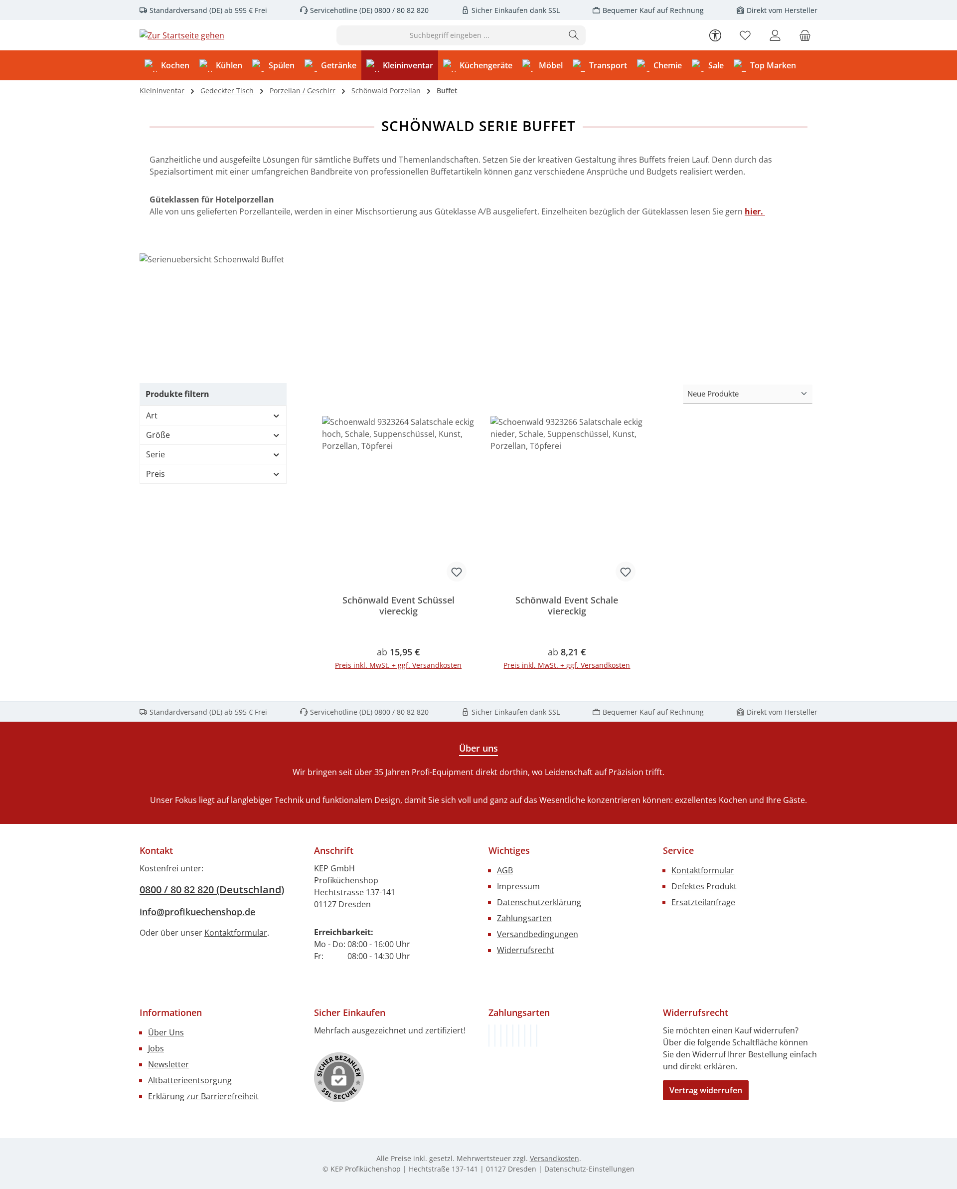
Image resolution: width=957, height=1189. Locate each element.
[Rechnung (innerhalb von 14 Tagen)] (488, 1035)
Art (152, 415)
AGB (505, 870)
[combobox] (449, 35)
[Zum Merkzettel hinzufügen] (457, 572)
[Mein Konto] (775, 35)
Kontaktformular (235, 932)
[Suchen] (574, 35)
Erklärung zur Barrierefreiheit (203, 1096)
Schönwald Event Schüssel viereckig (398, 605)
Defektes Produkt (704, 886)
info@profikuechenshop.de (197, 912)
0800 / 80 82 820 (400, 10)
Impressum (518, 886)
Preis (155, 473)
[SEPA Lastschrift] (536, 1035)
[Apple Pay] (524, 1035)
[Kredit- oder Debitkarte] (530, 1035)
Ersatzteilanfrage (703, 902)
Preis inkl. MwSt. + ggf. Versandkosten (398, 665)
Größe (158, 434)
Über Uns (166, 1032)
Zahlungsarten (524, 918)
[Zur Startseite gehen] (182, 35)
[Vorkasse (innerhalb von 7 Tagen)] (494, 1035)
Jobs (156, 1048)
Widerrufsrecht (525, 950)
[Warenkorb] (805, 35)
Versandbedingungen (537, 934)
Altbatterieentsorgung (190, 1080)
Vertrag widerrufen (705, 1090)
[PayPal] (506, 1035)
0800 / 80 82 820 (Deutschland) (212, 889)
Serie (155, 454)
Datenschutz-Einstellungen (589, 1169)
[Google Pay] (518, 1035)
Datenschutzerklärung (539, 902)
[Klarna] (500, 1035)
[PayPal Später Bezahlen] (512, 1035)
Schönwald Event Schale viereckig (566, 605)
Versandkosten (554, 1158)
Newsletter (168, 1064)
